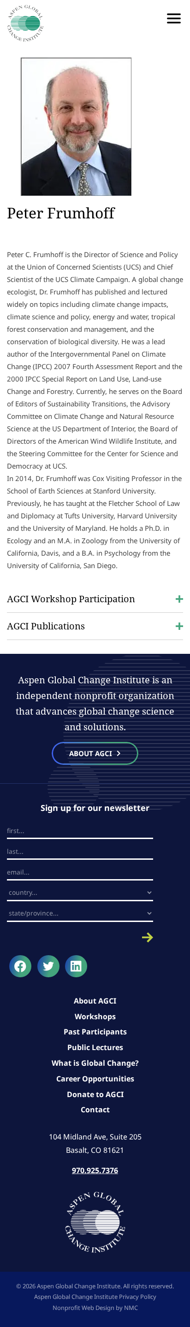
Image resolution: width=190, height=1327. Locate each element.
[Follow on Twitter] (48, 966)
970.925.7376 (95, 1170)
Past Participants (95, 1032)
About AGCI (95, 1001)
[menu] (173, 18)
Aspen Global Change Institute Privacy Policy (95, 1296)
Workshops (95, 1016)
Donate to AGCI (95, 1094)
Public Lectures (95, 1047)
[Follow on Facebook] (20, 966)
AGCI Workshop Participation (71, 599)
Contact (95, 1109)
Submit (80, 937)
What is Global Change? (95, 1063)
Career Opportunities (95, 1079)
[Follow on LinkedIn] (76, 966)
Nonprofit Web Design (83, 1308)
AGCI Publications (46, 626)
